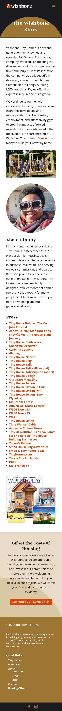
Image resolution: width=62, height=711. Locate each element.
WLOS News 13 (19, 409)
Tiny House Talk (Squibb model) (31, 372)
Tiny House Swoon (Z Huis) (27, 387)
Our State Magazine (23, 379)
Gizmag (14, 353)
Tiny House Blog (20, 361)
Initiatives (14, 664)
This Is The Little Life (24, 458)
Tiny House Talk (20, 364)
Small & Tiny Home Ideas (26, 451)
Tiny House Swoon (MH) (26, 391)
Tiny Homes (15, 660)
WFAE (13, 417)
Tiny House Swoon (22, 383)
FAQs (15, 675)
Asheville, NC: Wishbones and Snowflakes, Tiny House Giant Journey (30, 334)
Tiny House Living (21, 421)
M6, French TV (19, 466)
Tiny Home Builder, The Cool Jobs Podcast (29, 325)
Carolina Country (21, 349)
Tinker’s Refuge (20, 443)
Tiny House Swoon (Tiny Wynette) (26, 396)
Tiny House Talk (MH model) (29, 368)
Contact (12, 684)
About (11, 668)
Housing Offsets (17, 688)
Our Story (18, 671)
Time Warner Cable (22, 424)
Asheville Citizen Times (25, 428)
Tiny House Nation (22, 357)
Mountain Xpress (21, 402)
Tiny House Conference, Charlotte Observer (26, 344)
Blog (14, 679)
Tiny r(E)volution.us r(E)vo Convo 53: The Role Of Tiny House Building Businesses (32, 435)
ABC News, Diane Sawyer (27, 406)
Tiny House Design (22, 376)
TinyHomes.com (20, 454)
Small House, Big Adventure (29, 447)
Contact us (45, 138)
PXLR (12, 462)
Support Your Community (31, 601)
